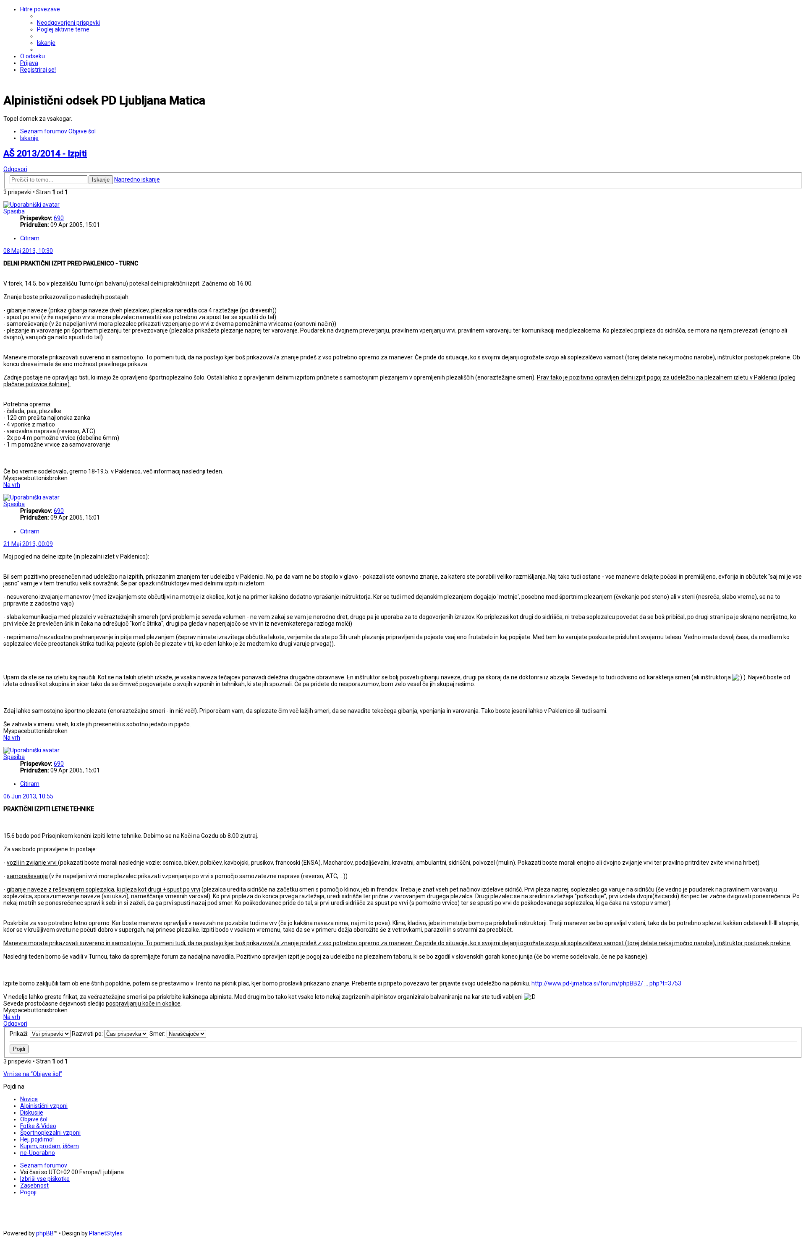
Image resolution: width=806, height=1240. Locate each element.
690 (59, 218)
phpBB (45, 1233)
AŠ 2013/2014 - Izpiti (45, 153)
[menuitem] (68, 22)
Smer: (158, 1033)
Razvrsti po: (88, 1033)
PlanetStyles (106, 1233)
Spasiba (14, 211)
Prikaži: (20, 1033)
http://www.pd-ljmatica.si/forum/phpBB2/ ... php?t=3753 (606, 983)
